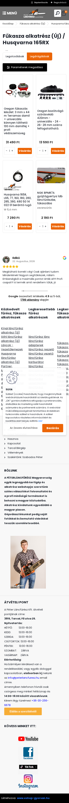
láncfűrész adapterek (35, 343)
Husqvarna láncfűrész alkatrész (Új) (10, 358)
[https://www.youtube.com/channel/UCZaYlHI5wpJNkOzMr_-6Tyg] (28, 738)
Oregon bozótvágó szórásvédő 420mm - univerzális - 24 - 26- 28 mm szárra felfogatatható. (50, 119)
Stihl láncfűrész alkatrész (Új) (11, 339)
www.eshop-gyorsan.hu (33, 798)
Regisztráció (60, 2)
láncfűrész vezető (40, 354)
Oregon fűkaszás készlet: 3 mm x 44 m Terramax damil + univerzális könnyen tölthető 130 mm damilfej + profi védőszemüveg (17, 121)
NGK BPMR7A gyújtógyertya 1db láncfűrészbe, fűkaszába (49, 198)
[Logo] (34, 13)
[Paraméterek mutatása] (25, 67)
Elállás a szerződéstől (23, 711)
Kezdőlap (8, 23)
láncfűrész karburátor (36, 360)
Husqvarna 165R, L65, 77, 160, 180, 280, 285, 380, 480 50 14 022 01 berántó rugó (17, 200)
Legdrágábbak (39, 56)
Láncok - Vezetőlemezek (12, 347)
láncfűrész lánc (39, 337)
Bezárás (53, 428)
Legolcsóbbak (15, 56)
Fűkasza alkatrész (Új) (32, 23)
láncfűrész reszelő (41, 349)
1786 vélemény (30, 300)
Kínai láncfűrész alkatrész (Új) (12, 330)
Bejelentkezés (41, 2)
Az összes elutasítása (24, 428)
